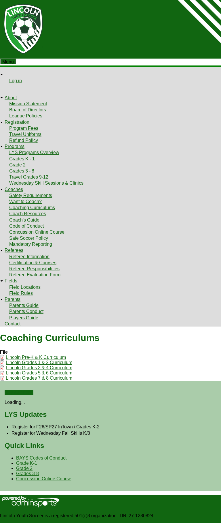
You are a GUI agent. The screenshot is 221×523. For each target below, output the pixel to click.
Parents (12, 299)
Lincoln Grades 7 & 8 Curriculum (39, 378)
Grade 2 (17, 164)
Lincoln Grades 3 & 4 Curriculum (39, 367)
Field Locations (25, 287)
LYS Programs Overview (34, 152)
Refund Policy (23, 140)
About (11, 97)
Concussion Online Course (36, 232)
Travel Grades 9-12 (28, 177)
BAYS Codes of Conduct (41, 457)
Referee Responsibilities (34, 268)
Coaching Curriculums (32, 207)
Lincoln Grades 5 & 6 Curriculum (39, 372)
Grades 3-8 (27, 473)
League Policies (25, 115)
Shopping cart (19, 87)
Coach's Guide (24, 220)
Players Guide (23, 317)
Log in (15, 80)
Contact (12, 323)
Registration (17, 122)
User (9, 74)
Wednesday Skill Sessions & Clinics (46, 183)
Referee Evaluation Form (34, 274)
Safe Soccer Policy (28, 238)
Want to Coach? (25, 201)
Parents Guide (24, 305)
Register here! (19, 392)
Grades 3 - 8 (21, 170)
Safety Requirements (30, 195)
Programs (14, 146)
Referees (14, 250)
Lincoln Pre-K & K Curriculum (36, 357)
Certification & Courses (32, 262)
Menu (8, 61)
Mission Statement (28, 103)
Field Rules (21, 293)
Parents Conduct (26, 311)
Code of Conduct (26, 226)
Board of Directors (27, 109)
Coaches (14, 189)
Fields (11, 280)
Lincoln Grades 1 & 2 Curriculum (39, 362)
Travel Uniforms (25, 134)
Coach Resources (27, 213)
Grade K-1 (26, 463)
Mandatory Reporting (30, 244)
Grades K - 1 (22, 158)
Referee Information (29, 256)
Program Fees (23, 128)
